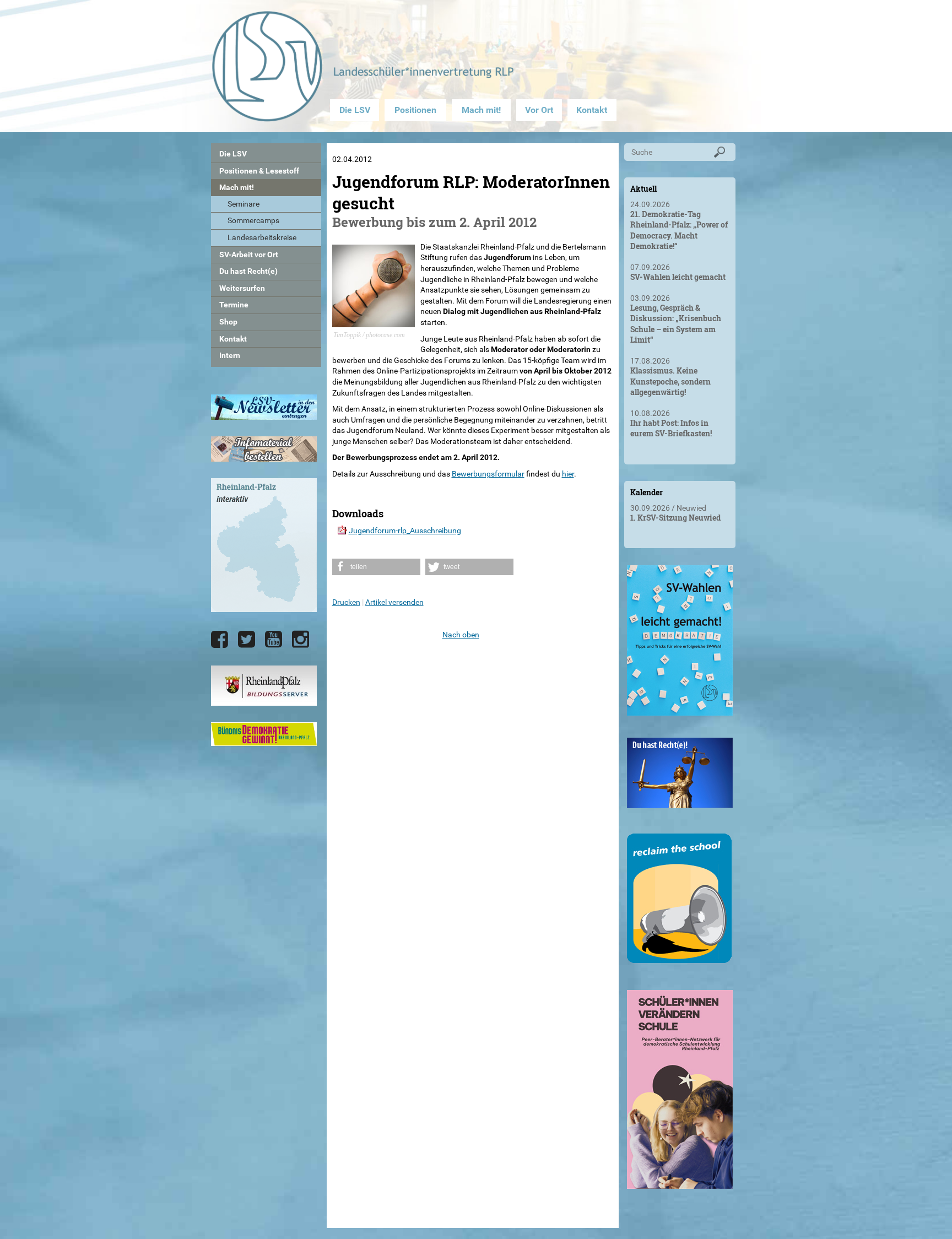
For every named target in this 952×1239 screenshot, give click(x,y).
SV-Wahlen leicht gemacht (678, 277)
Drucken (346, 602)
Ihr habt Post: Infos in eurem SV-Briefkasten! (671, 428)
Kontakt (591, 110)
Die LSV (354, 110)
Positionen (415, 110)
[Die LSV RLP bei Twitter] (246, 639)
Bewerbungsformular (488, 473)
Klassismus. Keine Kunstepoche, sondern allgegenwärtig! (670, 381)
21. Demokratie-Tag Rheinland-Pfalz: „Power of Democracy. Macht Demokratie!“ (679, 230)
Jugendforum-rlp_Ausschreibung (405, 530)
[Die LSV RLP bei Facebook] (219, 639)
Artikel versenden (394, 602)
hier (568, 473)
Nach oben (460, 634)
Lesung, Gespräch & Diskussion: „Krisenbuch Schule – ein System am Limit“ (675, 323)
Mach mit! (481, 110)
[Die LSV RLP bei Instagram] (300, 639)
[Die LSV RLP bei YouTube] (273, 639)
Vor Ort (539, 110)
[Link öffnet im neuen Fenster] (680, 711)
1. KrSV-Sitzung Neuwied (675, 517)
